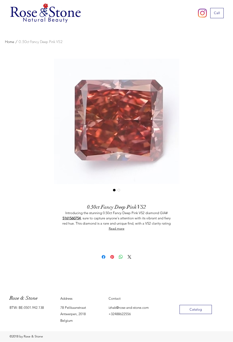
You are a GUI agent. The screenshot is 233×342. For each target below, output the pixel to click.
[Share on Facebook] (103, 257)
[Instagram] (202, 13)
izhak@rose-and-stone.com (129, 307)
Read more (116, 228)
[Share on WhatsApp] (121, 257)
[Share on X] (129, 257)
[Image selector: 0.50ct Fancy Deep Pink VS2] (114, 190)
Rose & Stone (24, 298)
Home (9, 41)
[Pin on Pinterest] (112, 257)
